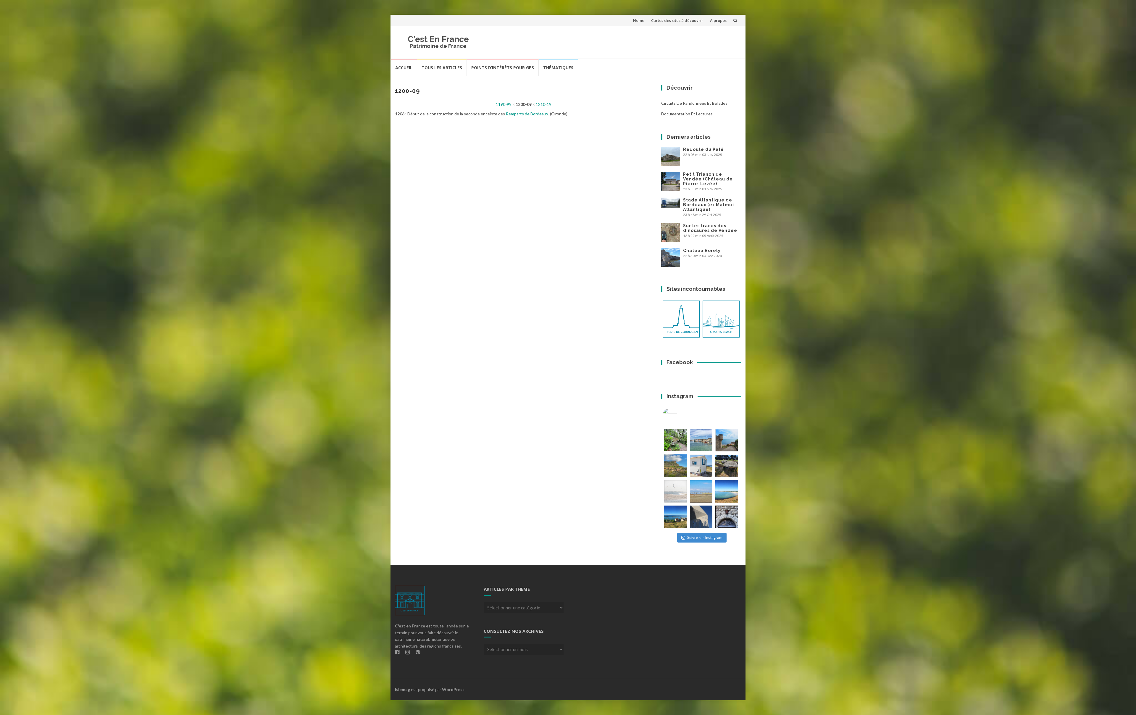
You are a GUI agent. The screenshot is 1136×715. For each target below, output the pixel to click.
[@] (679, 415)
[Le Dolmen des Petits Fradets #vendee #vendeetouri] (726, 465)
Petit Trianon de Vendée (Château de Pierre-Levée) (708, 179)
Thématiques (558, 67)
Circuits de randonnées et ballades (694, 103)
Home (638, 20)
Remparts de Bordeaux (527, 113)
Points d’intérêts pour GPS (502, 67)
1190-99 (503, 104)
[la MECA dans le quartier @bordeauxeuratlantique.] (701, 517)
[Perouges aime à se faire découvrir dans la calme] (726, 517)
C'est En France (438, 39)
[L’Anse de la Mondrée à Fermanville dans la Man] (726, 491)
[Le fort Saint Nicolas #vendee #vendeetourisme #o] (726, 440)
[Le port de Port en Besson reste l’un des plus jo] (675, 517)
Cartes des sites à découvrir (677, 20)
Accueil (403, 67)
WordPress (453, 689)
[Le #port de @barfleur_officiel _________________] (701, 440)
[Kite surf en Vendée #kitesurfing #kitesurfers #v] (675, 491)
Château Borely (702, 250)
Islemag (402, 689)
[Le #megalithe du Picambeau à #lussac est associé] (675, 440)
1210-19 (543, 104)
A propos (718, 20)
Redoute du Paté (703, 149)
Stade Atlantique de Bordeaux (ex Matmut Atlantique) (708, 205)
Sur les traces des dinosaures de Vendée (710, 228)
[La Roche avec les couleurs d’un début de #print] (675, 465)
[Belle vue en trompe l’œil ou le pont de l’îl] (701, 491)
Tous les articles (442, 67)
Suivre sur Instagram (704, 537)
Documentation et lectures (687, 113)
